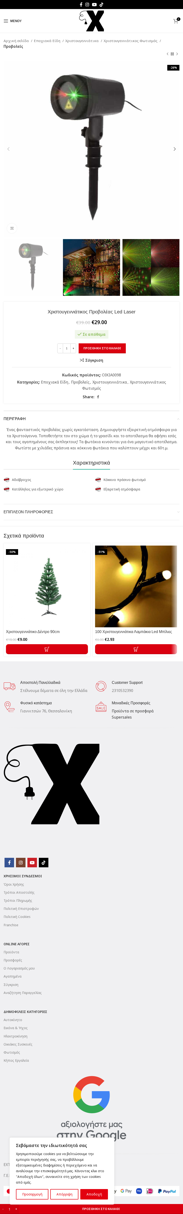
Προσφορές (13, 960)
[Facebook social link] (81, 4)
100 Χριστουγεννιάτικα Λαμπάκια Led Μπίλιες (133, 632)
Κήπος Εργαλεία (16, 1060)
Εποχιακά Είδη (47, 40)
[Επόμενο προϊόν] (177, 54)
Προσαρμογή (32, 1194)
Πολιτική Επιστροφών (21, 908)
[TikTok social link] (101, 4)
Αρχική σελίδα (17, 40)
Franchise (11, 925)
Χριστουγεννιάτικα (82, 40)
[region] (62, 1170)
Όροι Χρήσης (14, 884)
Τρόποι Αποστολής (19, 892)
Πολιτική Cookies (17, 916)
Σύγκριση (11, 984)
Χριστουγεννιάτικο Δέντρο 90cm (33, 632)
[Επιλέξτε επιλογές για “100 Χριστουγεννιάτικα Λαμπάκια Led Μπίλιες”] (136, 649)
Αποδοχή (94, 1194)
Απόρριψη (64, 1194)
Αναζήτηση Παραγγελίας (23, 992)
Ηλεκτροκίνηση (15, 1036)
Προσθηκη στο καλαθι (102, 348)
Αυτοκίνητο (13, 1019)
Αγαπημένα (12, 976)
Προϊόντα (11, 952)
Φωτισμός (12, 1052)
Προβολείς (13, 46)
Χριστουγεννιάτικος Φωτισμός (131, 40)
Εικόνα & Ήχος (16, 1028)
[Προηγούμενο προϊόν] (167, 54)
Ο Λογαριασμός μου (19, 968)
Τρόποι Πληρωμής (18, 900)
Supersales (122, 717)
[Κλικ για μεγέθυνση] (12, 228)
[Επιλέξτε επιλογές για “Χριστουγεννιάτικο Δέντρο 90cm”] (47, 649)
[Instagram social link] (87, 4)
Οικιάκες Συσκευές (18, 1044)
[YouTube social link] (94, 4)
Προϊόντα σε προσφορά (133, 711)
